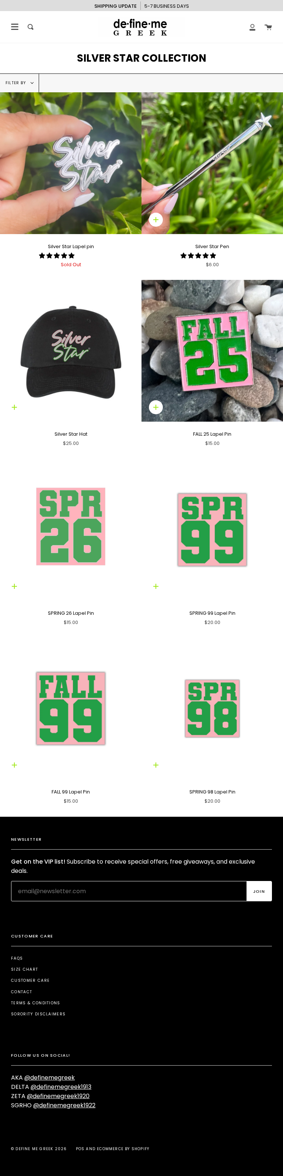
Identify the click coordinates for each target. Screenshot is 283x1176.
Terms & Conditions (35, 1003)
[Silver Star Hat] (71, 351)
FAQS (17, 958)
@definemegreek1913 (61, 1087)
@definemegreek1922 (64, 1105)
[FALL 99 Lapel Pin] (71, 708)
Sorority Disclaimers (38, 1014)
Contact (21, 992)
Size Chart (24, 969)
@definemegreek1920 (58, 1096)
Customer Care (30, 980)
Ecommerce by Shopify (123, 1149)
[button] (57, 255)
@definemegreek (49, 1077)
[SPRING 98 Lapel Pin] (212, 708)
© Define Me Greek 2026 (39, 1149)
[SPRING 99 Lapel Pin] (212, 530)
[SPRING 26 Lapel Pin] (71, 530)
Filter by (16, 83)
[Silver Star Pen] (212, 163)
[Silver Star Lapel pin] (71, 163)
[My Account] (252, 27)
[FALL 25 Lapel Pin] (212, 351)
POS (80, 1149)
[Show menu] (14, 27)
